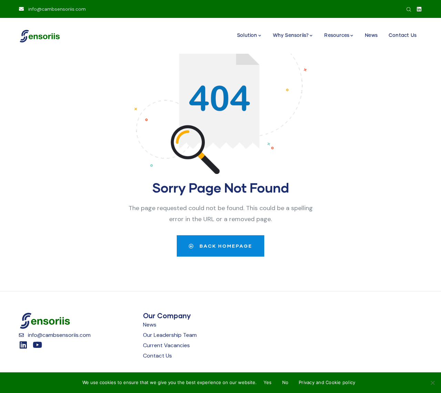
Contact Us (157, 355)
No (285, 382)
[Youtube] (37, 345)
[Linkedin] (419, 9)
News (149, 324)
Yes (268, 382)
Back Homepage (225, 246)
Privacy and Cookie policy (327, 382)
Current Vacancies (166, 345)
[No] (432, 382)
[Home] (39, 36)
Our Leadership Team (170, 335)
